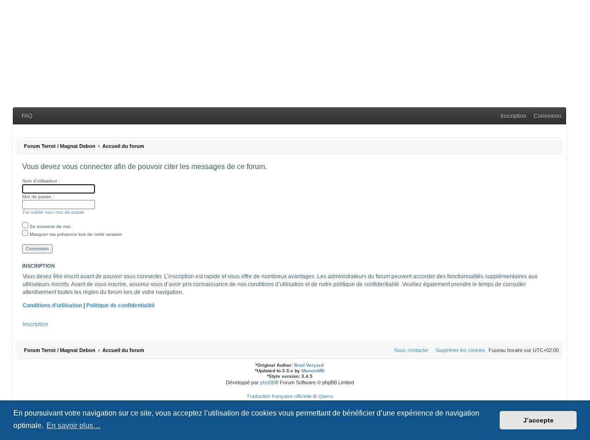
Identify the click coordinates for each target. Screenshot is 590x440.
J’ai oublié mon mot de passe (53, 212)
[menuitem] (25, 116)
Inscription (35, 324)
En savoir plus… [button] (73, 425)
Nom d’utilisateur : (41, 180)
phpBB (267, 382)
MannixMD (312, 370)
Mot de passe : (38, 196)
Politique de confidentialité (120, 305)
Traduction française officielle (279, 396)
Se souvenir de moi (49, 226)
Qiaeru (325, 396)
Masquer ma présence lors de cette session (75, 234)
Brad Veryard (309, 365)
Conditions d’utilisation (52, 305)
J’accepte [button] (538, 420)
